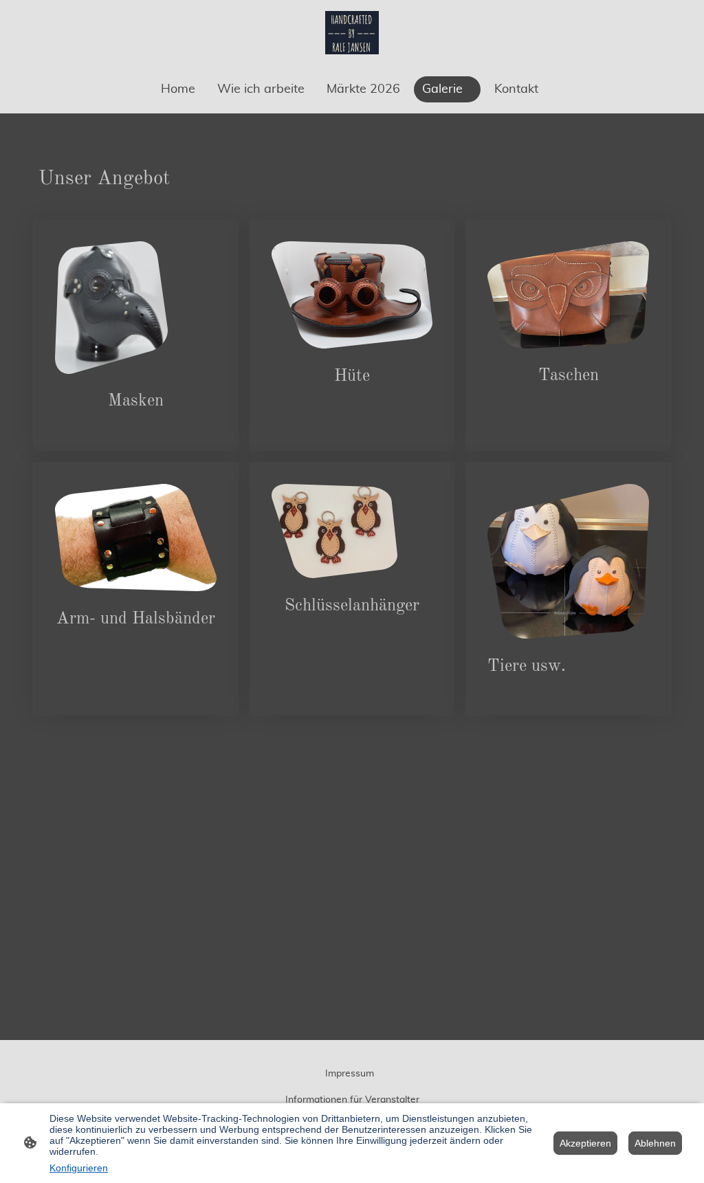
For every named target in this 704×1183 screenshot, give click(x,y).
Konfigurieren (79, 1167)
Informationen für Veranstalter (352, 1100)
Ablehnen (655, 1143)
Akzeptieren (585, 1143)
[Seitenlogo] (352, 32)
